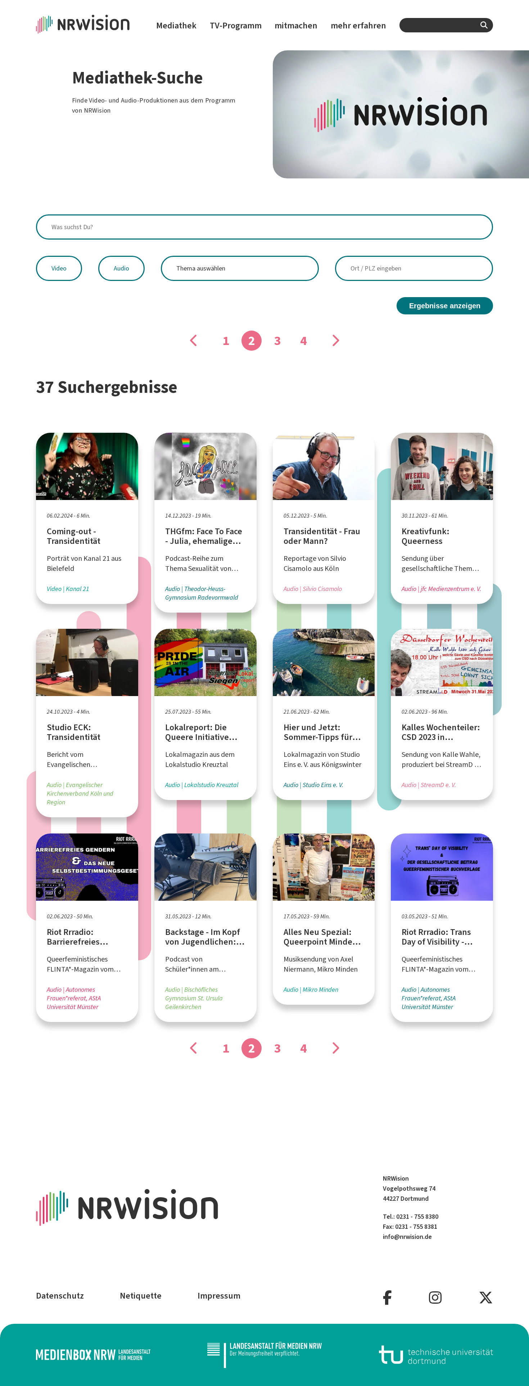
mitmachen (296, 25)
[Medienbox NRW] (93, 1355)
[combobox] (446, 25)
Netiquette (141, 1295)
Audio (121, 268)
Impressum (219, 1295)
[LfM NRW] (264, 1355)
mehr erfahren (358, 25)
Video (59, 268)
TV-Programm (236, 25)
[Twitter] (486, 1298)
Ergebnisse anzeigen (444, 306)
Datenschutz (60, 1295)
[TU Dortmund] (436, 1355)
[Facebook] (387, 1298)
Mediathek (176, 25)
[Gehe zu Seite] (194, 341)
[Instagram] (435, 1298)
